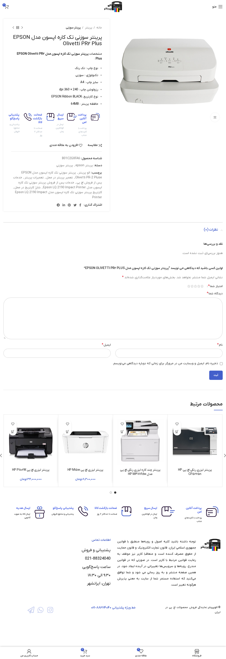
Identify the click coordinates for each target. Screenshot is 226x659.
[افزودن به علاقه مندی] (177, 424)
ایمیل (106, 345)
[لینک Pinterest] (69, 205)
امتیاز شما (215, 286)
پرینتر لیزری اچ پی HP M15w (85, 470)
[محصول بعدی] (13, 28)
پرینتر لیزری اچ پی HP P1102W (30, 470)
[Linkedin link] (63, 205)
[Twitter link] (75, 205)
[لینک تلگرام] (58, 205)
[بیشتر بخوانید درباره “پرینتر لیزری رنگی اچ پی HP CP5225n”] (177, 431)
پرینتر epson (84, 165)
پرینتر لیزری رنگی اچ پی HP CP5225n (195, 472)
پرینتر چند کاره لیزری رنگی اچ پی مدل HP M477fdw (140, 472)
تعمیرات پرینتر (34, 177)
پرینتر (88, 28)
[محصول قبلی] (22, 28)
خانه (99, 28)
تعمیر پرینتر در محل (59, 177)
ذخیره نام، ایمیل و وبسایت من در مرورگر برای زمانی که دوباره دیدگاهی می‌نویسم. (165, 363)
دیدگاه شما (215, 293)
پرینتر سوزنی (73, 28)
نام (220, 345)
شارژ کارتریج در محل (27, 187)
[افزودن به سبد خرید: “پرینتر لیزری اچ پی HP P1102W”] (13, 431)
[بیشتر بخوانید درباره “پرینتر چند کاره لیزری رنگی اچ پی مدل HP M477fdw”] (122, 431)
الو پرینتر (84, 173)
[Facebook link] (80, 205)
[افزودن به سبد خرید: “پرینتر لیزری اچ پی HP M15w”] (68, 431)
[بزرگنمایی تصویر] (215, 117)
